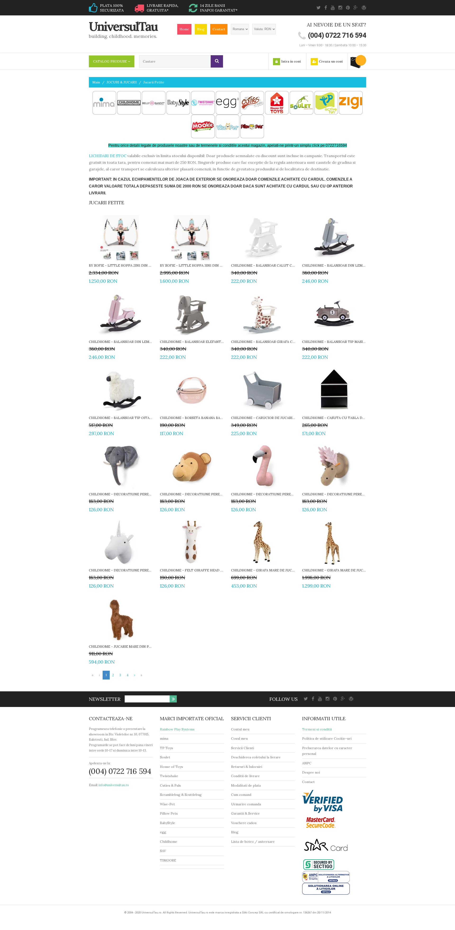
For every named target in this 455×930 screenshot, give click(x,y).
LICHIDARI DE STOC (107, 155)
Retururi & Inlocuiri (246, 767)
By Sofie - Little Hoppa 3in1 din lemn (192, 265)
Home (184, 29)
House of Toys (171, 767)
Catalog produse (110, 61)
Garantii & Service (245, 813)
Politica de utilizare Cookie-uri (326, 738)
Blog (201, 29)
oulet (166, 757)
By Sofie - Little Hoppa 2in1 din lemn (121, 265)
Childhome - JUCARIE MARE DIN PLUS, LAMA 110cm (121, 646)
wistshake (170, 776)
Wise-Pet (167, 804)
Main (96, 82)
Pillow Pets (169, 813)
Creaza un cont (331, 61)
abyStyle (168, 823)
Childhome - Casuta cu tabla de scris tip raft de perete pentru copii (334, 418)
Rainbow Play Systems (177, 729)
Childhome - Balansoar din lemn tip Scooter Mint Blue (334, 265)
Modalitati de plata (246, 785)
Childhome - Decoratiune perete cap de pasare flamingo (263, 494)
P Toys (167, 748)
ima (165, 738)
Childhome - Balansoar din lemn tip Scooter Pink (121, 342)
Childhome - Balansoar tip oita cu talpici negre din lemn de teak (121, 418)
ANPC (306, 763)
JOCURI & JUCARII (122, 82)
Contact (219, 29)
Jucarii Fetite (153, 82)
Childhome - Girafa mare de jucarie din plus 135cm (263, 570)
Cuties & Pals (170, 785)
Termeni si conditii (317, 729)
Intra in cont (291, 61)
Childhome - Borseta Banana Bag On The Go (192, 418)
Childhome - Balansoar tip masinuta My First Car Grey (334, 342)
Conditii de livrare (245, 776)
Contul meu (240, 729)
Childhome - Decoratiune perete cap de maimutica (192, 494)
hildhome (169, 841)
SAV (163, 851)
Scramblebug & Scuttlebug (181, 795)
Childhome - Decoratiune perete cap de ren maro (334, 494)
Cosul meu (239, 738)
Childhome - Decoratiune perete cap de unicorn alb (121, 570)
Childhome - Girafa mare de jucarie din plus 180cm (334, 570)
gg (164, 832)
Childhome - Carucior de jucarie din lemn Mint (263, 418)
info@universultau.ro (113, 785)
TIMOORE (168, 860)
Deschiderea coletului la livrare (256, 757)
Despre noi (311, 772)
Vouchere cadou (243, 823)
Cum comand (241, 795)
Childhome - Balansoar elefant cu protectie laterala (192, 342)
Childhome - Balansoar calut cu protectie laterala (263, 265)
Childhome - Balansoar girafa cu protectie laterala (263, 342)
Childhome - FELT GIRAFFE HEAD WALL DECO (192, 570)
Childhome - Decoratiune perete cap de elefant (121, 494)
